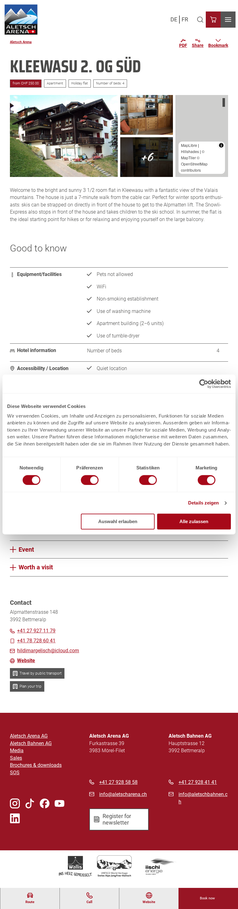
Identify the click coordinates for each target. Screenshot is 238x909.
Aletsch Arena (21, 42)
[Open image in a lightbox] (64, 136)
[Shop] (213, 19)
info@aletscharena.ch (123, 794)
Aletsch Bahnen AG (31, 743)
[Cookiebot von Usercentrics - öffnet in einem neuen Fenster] (204, 383)
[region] (201, 136)
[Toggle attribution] (221, 145)
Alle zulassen (193, 521)
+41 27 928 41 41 (197, 782)
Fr (185, 19)
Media (17, 750)
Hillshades (190, 151)
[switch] (90, 480)
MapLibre (189, 145)
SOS (15, 773)
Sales (16, 758)
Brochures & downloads (36, 765)
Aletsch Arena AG (29, 736)
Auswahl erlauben (117, 521)
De (173, 19)
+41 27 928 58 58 (118, 782)
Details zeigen (203, 502)
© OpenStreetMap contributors (194, 164)
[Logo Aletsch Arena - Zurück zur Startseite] (20, 19)
